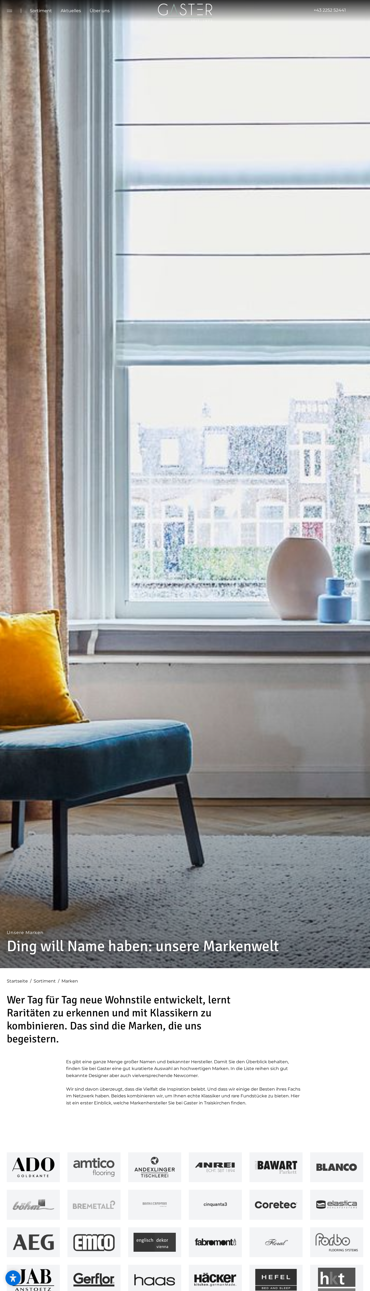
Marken (69, 981)
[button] (13, 1278)
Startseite (19, 981)
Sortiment (46, 981)
